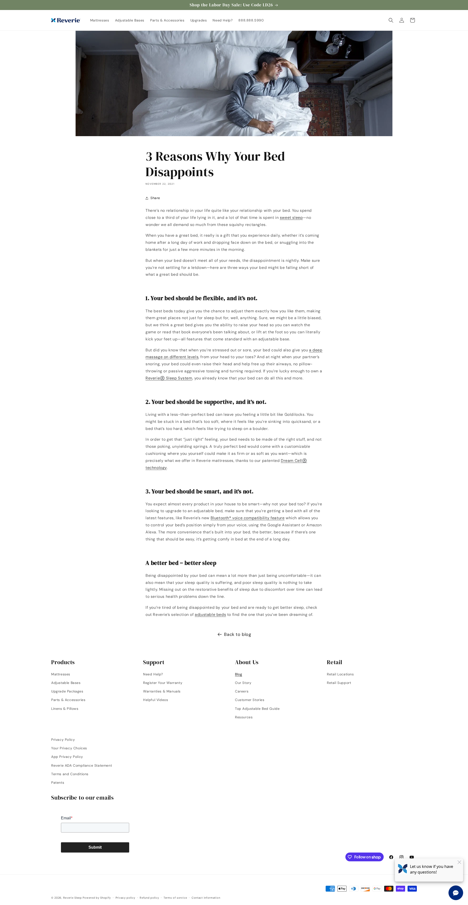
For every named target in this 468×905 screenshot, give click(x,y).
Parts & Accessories (68, 700)
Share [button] (155, 198)
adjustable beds (210, 614)
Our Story (243, 683)
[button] (391, 20)
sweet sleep (291, 217)
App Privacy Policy (67, 756)
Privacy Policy (63, 739)
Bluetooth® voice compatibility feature (248, 517)
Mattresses (60, 674)
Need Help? (153, 674)
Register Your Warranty (162, 683)
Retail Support (339, 683)
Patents (57, 782)
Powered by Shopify (97, 897)
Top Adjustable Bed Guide (257, 708)
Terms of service (175, 897)
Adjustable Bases (66, 683)
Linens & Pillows (64, 708)
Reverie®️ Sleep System (169, 378)
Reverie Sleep (72, 897)
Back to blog (237, 634)
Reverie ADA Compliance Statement (81, 765)
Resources (244, 717)
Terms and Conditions (69, 774)
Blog (238, 674)
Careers (241, 691)
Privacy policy (125, 897)
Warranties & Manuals (162, 691)
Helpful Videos (155, 700)
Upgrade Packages (67, 691)
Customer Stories (249, 700)
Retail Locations (340, 674)
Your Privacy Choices (69, 748)
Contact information (206, 897)
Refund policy (149, 897)
